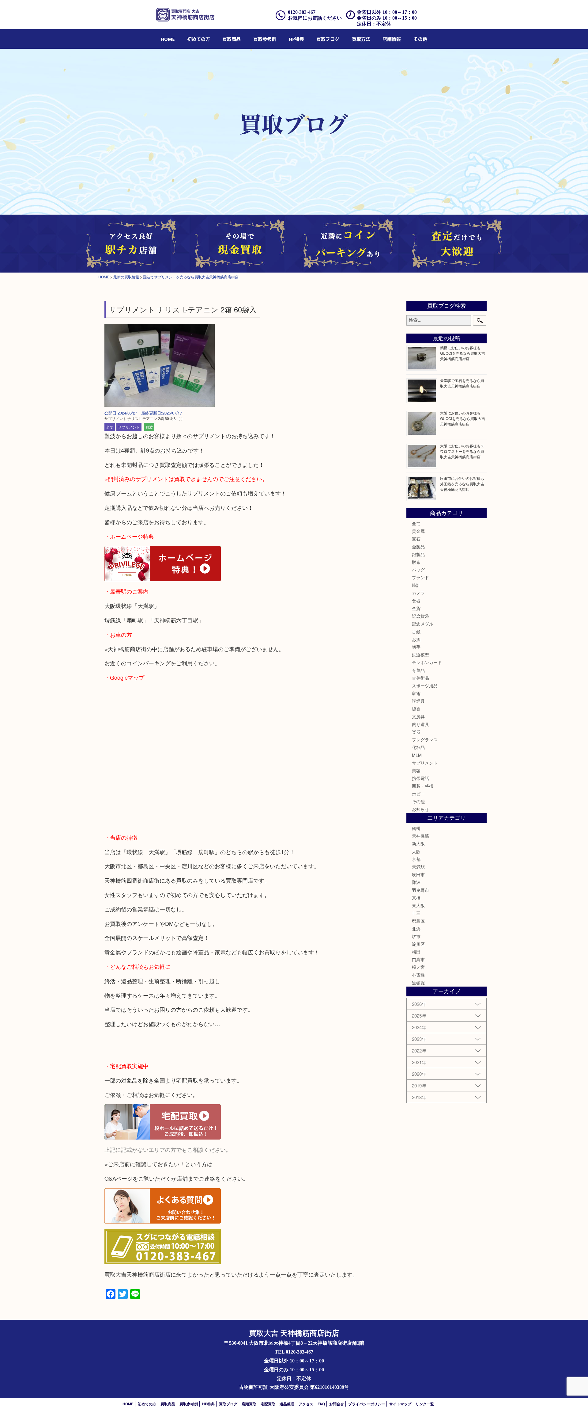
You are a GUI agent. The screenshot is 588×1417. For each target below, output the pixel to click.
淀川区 (418, 944)
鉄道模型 (420, 654)
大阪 (416, 851)
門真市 (418, 959)
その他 (418, 801)
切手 (416, 647)
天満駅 (418, 867)
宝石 (416, 539)
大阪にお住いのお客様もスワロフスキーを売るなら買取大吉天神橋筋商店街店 (462, 451)
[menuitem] (167, 39)
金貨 (416, 608)
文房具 (418, 716)
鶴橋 (416, 828)
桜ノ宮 (418, 967)
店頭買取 (249, 1404)
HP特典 (296, 39)
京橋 (416, 898)
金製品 (418, 547)
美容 (416, 770)
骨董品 (418, 670)
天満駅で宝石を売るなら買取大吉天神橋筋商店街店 (462, 383)
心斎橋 (418, 975)
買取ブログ (327, 39)
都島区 (418, 921)
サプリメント (129, 427)
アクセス (306, 1404)
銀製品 (418, 554)
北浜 (416, 929)
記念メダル (422, 624)
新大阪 (418, 843)
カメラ (418, 593)
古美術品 (420, 678)
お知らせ (420, 809)
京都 (416, 859)
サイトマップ (400, 1404)
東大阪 (418, 905)
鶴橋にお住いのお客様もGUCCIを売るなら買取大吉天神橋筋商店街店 (462, 353)
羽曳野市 (420, 890)
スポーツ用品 (425, 685)
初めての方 (198, 39)
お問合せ (336, 1404)
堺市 (416, 936)
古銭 (416, 631)
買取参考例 (264, 39)
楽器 (416, 732)
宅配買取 (268, 1404)
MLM (417, 755)
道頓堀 (418, 983)
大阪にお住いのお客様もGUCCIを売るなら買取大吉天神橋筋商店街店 (462, 418)
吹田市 (418, 874)
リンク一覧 (425, 1404)
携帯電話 (420, 778)
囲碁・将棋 (422, 786)
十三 (416, 913)
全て (109, 427)
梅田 (416, 952)
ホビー (418, 794)
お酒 (416, 639)
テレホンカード (427, 662)
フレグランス (425, 739)
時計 (416, 585)
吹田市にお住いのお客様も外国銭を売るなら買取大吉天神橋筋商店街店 (462, 484)
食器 (416, 601)
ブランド (420, 577)
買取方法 (361, 39)
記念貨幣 (420, 616)
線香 (416, 708)
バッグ (418, 570)
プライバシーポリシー (366, 1404)
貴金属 (418, 531)
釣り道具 (420, 724)
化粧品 (418, 747)
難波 (149, 427)
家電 (416, 693)
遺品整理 (287, 1404)
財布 (416, 562)
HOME (168, 39)
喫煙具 (418, 701)
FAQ (321, 1404)
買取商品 (231, 39)
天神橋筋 (420, 836)
